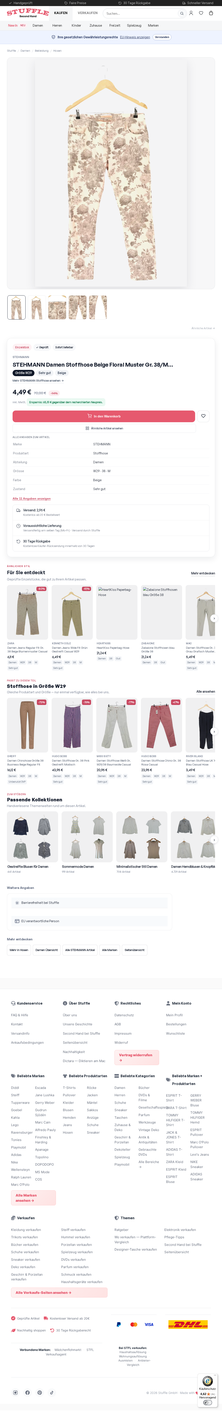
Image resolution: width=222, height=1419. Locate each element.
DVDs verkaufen (73, 1260)
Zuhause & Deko (122, 1127)
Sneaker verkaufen (25, 1260)
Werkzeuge (147, 1122)
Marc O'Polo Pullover (199, 1144)
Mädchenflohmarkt (68, 1350)
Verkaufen (88, 13)
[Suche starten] (182, 13)
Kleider (68, 1103)
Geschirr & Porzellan (122, 1139)
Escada (40, 1088)
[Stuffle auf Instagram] (15, 1392)
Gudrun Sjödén (41, 1112)
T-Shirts (69, 1088)
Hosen (57, 50)
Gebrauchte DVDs (148, 1152)
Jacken (92, 1095)
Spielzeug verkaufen (77, 1252)
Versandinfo (20, 1033)
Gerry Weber (45, 1103)
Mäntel (92, 1103)
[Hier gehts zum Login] (191, 13)
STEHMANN (21, 357)
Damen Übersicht (47, 950)
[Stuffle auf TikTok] (51, 1392)
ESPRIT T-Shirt (174, 1098)
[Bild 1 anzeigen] (16, 307)
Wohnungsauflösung (133, 1356)
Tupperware (20, 1103)
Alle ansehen (205, 691)
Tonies (16, 1140)
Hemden (69, 1117)
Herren (57, 25)
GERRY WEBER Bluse (196, 1100)
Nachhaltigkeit (74, 1052)
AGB (117, 1024)
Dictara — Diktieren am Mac (84, 1061)
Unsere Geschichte (77, 1024)
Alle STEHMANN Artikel (80, 950)
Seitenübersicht (135, 950)
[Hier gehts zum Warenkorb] (211, 13)
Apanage (42, 1149)
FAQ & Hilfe (19, 1015)
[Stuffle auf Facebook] (27, 1392)
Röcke (91, 1088)
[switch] (207, 1402)
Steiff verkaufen (73, 1230)
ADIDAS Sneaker (196, 1176)
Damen (38, 25)
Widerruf (121, 1042)
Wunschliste (175, 1033)
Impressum (123, 1033)
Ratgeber (121, 1230)
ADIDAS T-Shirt (174, 1152)
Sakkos (92, 1110)
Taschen (120, 1117)
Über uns (70, 1015)
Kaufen (60, 13)
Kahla (15, 1117)
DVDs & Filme (144, 1097)
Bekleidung (42, 50)
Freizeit (114, 25)
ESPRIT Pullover (196, 1132)
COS (38, 1179)
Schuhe (93, 1125)
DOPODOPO (44, 1164)
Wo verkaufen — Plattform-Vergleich (135, 1239)
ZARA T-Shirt (176, 1108)
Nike (14, 1162)
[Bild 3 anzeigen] (57, 307)
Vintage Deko (149, 1130)
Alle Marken (109, 950)
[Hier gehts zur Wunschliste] (201, 13)
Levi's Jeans (199, 1154)
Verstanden (162, 37)
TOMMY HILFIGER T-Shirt (175, 1120)
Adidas (16, 1155)
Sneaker (93, 1132)
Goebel (16, 1110)
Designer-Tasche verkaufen (135, 1249)
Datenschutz (124, 1015)
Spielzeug (134, 25)
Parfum (144, 1115)
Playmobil (18, 1147)
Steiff (15, 1095)
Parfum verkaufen (75, 1267)
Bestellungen (176, 1024)
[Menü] (215, 1376)
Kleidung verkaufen (26, 1230)
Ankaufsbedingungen (27, 1042)
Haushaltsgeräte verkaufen (82, 1282)
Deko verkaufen (23, 1267)
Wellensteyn (20, 1170)
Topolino (42, 1157)
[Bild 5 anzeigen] (98, 307)
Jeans (67, 1125)
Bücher (144, 1088)
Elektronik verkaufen (180, 1230)
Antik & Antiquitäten (148, 1139)
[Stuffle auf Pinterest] (39, 1392)
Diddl (15, 1088)
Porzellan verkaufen (76, 1245)
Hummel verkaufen (75, 1237)
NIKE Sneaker (196, 1164)
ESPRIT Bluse (172, 1179)
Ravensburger (21, 1132)
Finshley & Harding (43, 1139)
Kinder (76, 25)
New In (16, 25)
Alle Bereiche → (149, 1164)
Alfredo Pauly (45, 1130)
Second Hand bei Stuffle (81, 1033)
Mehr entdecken (203, 573)
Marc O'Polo (20, 1184)
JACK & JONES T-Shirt (173, 1137)
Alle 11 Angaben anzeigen (32, 498)
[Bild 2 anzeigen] (37, 307)
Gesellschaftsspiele (149, 1107)
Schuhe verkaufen (25, 1252)
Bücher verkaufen (24, 1245)
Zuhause (96, 25)
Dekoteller (122, 1149)
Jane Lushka (44, 1095)
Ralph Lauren (21, 1177)
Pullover (69, 1095)
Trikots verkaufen (24, 1237)
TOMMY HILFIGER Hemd (197, 1117)
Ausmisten (125, 1360)
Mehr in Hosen (19, 950)
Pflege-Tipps (174, 1237)
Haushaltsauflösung (132, 1352)
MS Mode (42, 1172)
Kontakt (17, 1024)
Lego (15, 1125)
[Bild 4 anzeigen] (78, 307)
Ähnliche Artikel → (203, 328)
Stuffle (11, 50)
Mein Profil (174, 1015)
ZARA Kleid (174, 1162)
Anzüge (93, 1117)
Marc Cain (43, 1122)
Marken (153, 25)
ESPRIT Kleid (176, 1169)
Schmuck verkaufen (76, 1274)
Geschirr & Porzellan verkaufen (27, 1277)
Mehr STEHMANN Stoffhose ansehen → (38, 380)
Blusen (68, 1110)
